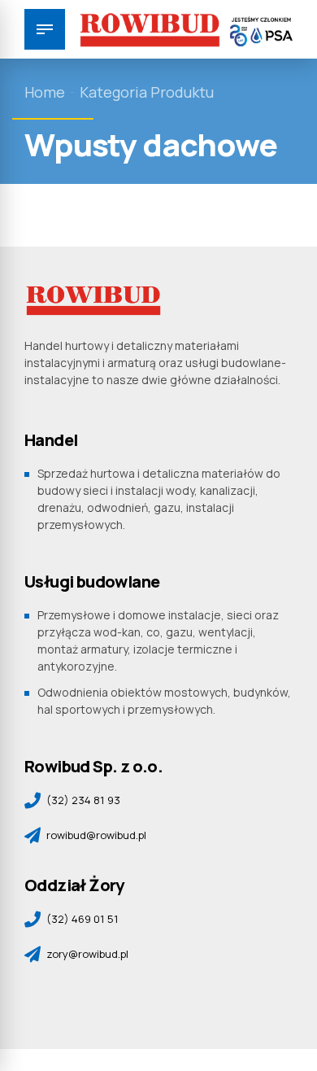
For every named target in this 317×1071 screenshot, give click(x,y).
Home (44, 92)
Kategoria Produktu (147, 92)
